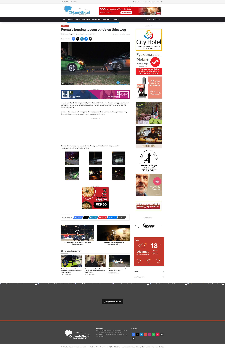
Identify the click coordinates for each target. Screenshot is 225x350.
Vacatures (136, 1)
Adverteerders (96, 19)
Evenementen (86, 19)
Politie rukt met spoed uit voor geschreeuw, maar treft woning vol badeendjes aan (71, 270)
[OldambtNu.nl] (77, 10)
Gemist (77, 19)
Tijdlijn (111, 347)
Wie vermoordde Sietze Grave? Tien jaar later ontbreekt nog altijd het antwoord (95, 270)
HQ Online (83, 347)
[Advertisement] (95, 132)
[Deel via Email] (90, 39)
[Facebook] (73, 39)
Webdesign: (77, 347)
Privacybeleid (131, 347)
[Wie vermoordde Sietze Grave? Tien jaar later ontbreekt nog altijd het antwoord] (95, 261)
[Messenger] (86, 39)
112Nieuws (65, 26)
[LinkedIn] (82, 39)
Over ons (143, 1)
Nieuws (70, 19)
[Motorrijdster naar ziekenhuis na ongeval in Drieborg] (119, 261)
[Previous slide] (135, 225)
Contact (159, 1)
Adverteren (117, 347)
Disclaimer (151, 1)
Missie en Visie (140, 347)
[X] (77, 39)
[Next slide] (162, 225)
